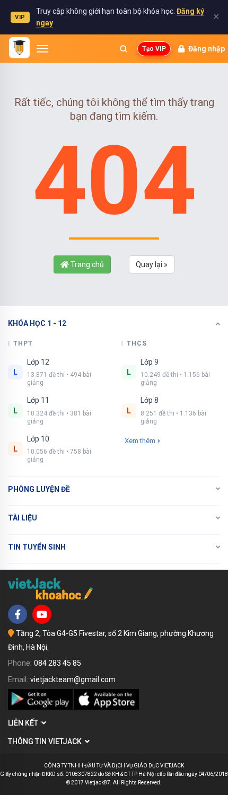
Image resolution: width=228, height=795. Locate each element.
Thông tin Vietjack (46, 741)
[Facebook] (17, 614)
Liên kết (24, 723)
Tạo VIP (154, 48)
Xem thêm (140, 441)
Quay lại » (152, 264)
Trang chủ (86, 264)
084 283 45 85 (57, 663)
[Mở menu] (42, 48)
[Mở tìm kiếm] (123, 48)
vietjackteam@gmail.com (73, 679)
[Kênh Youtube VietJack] (41, 614)
